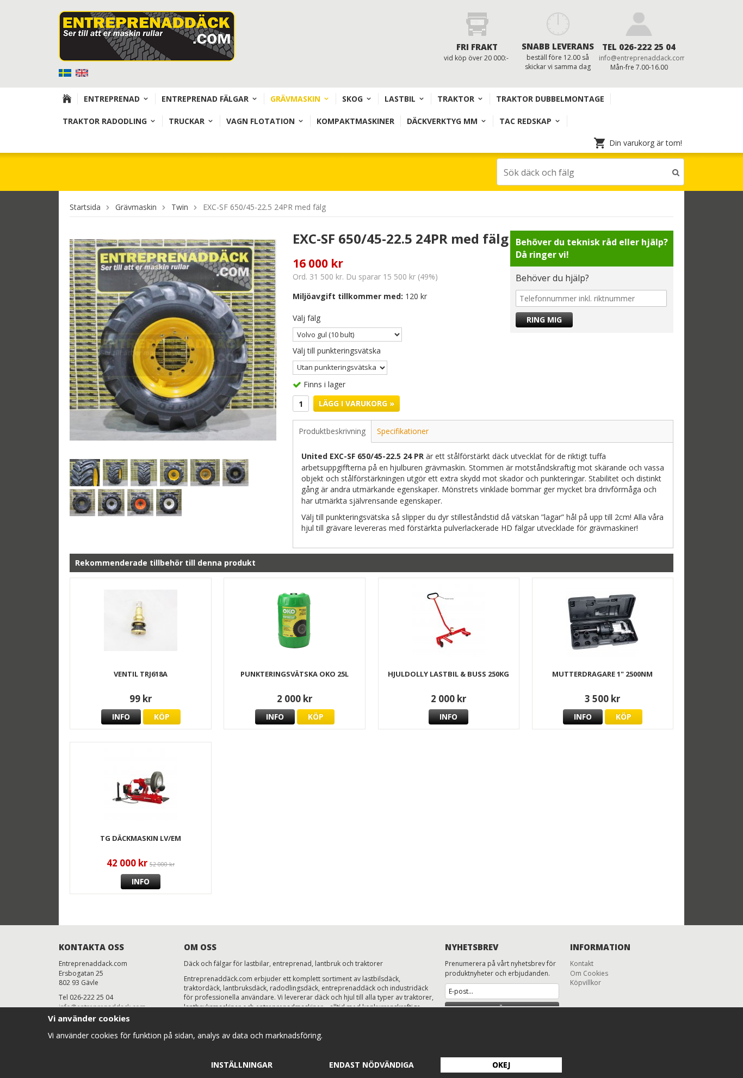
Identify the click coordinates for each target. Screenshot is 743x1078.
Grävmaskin (295, 99)
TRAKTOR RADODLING (105, 121)
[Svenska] (66, 72)
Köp (162, 716)
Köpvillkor (585, 982)
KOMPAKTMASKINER (355, 121)
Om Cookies (589, 973)
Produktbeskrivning (332, 431)
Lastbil (400, 99)
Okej (501, 1065)
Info (121, 716)
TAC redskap (525, 121)
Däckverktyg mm (442, 121)
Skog (352, 99)
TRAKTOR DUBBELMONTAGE (550, 99)
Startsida (85, 207)
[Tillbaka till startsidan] (67, 98)
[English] (83, 72)
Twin (179, 207)
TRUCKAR (187, 121)
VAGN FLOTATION (260, 121)
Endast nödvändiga (371, 1065)
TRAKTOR (455, 99)
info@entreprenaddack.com (642, 58)
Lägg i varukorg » (356, 403)
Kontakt (581, 963)
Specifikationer (403, 431)
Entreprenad (112, 99)
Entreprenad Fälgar (205, 99)
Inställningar (242, 1065)
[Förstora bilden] (173, 339)
